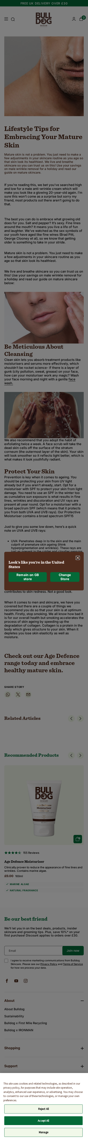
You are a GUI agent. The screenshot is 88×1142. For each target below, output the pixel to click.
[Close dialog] (77, 557)
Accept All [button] (43, 1120)
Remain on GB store (27, 577)
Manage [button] (43, 1132)
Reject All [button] (43, 1109)
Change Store (65, 577)
